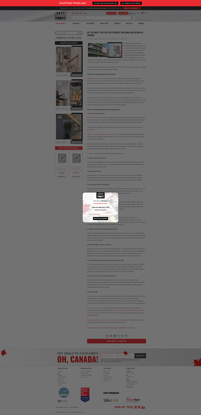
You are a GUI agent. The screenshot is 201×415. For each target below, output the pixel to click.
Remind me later (100, 221)
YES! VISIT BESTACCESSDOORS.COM (105, 3)
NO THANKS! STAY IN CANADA (131, 3)
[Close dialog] (117, 194)
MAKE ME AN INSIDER (100, 218)
